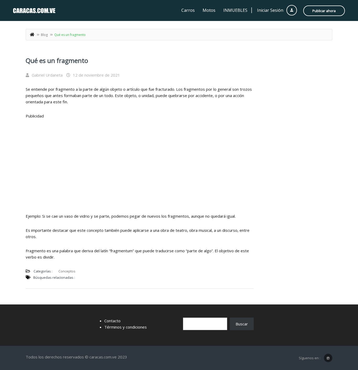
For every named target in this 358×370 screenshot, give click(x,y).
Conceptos (66, 271)
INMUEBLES (235, 10)
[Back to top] (341, 337)
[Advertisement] (140, 162)
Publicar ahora (324, 10)
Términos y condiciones (125, 327)
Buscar (242, 323)
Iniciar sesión (270, 10)
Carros (188, 10)
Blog (44, 35)
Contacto (112, 320)
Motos (209, 10)
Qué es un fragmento (57, 60)
